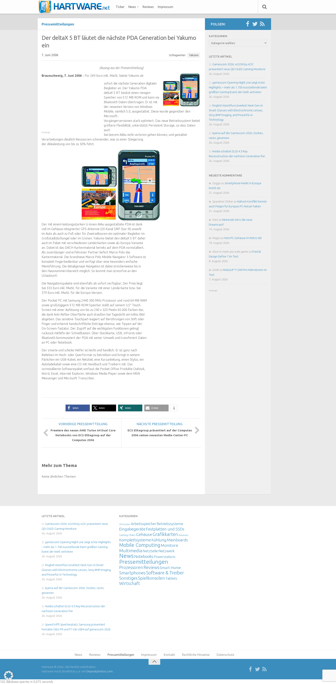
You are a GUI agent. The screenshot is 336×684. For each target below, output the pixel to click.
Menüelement (75, 7)
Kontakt (169, 654)
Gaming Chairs (127, 535)
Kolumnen (183, 535)
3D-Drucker (124, 524)
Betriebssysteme (170, 524)
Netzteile (150, 551)
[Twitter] (255, 24)
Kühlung (158, 539)
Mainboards (177, 540)
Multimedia (130, 550)
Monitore (169, 545)
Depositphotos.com (100, 671)
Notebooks (143, 556)
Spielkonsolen (151, 578)
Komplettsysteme (135, 539)
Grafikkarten (165, 534)
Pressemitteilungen (58, 24)
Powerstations (164, 556)
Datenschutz (225, 654)
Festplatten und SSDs (165, 529)
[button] (78, 408)
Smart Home (170, 567)
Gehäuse (144, 534)
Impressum (165, 7)
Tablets (171, 578)
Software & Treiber (165, 572)
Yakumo (194, 55)
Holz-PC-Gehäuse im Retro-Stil (243, 238)
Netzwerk (166, 551)
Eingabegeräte (132, 529)
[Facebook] (247, 24)
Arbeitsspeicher (143, 524)
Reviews (148, 7)
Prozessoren (131, 567)
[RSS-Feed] (262, 24)
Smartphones (132, 572)
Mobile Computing (139, 545)
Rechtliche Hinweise (196, 654)
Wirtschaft (129, 583)
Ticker (120, 7)
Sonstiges (128, 578)
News (132, 7)
